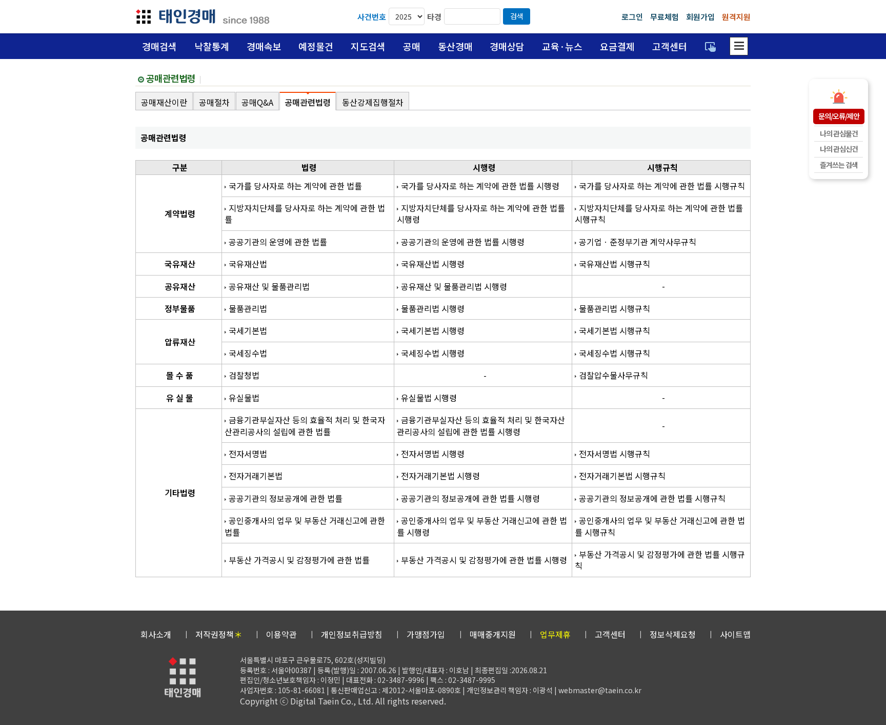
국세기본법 (248, 330)
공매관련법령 (308, 102)
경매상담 (507, 46)
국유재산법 (248, 264)
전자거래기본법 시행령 (440, 475)
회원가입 (700, 16)
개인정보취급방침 (351, 634)
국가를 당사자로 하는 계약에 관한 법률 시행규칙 (662, 186)
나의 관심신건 (839, 149)
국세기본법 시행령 (433, 330)
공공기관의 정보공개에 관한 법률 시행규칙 (652, 498)
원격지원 (736, 16)
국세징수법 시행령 (433, 353)
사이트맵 (735, 634)
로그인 (632, 16)
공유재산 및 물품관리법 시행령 (454, 286)
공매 (411, 46)
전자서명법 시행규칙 (614, 453)
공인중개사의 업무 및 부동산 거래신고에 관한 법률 (305, 526)
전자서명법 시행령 (433, 453)
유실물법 (244, 397)
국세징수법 (248, 353)
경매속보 (264, 46)
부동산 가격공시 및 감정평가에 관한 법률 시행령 (484, 560)
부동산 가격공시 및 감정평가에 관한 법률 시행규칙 (660, 560)
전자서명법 (248, 453)
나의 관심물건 (839, 133)
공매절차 (214, 102)
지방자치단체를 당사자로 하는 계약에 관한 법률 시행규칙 (659, 213)
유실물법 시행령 (429, 397)
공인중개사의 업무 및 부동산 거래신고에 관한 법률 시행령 (482, 526)
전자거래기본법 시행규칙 (622, 475)
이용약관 (281, 634)
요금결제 (617, 46)
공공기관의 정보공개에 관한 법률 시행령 (470, 498)
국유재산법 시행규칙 (614, 264)
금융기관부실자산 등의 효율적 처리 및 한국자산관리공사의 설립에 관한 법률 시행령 (481, 425)
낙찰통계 (211, 46)
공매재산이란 (164, 102)
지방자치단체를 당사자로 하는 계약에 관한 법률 (305, 213)
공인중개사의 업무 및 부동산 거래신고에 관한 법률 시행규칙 (660, 526)
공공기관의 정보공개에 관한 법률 (286, 498)
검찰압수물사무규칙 (613, 375)
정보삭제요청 (673, 634)
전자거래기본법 (256, 475)
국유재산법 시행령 (433, 264)
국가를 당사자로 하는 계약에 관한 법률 (295, 186)
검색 (516, 16)
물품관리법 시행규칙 (614, 308)
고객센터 (669, 46)
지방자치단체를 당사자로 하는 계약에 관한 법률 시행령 (481, 213)
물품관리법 (248, 308)
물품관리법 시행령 (433, 308)
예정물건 (315, 46)
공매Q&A (257, 102)
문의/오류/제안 (838, 116)
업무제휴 (555, 634)
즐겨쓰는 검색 (839, 165)
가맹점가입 (426, 634)
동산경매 (455, 46)
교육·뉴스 (562, 46)
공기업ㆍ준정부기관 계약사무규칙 (637, 242)
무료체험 (664, 16)
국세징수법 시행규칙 (614, 353)
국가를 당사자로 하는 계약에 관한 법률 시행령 (480, 186)
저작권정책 (218, 634)
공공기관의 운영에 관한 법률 (278, 242)
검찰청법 (244, 375)
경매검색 (159, 46)
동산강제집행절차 (373, 102)
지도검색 (368, 46)
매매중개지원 (493, 634)
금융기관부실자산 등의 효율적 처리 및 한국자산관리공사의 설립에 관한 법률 (305, 425)
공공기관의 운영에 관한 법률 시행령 (463, 242)
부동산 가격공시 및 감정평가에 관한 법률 (299, 560)
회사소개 (155, 634)
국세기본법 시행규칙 (614, 330)
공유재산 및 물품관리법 (269, 286)
